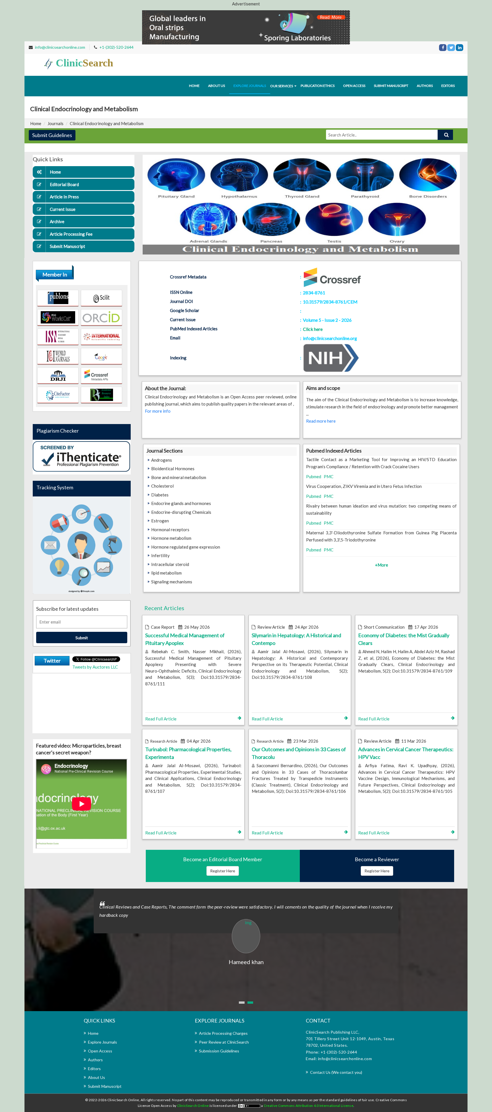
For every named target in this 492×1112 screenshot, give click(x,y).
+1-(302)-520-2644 (116, 47)
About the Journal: (165, 388)
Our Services (281, 86)
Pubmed (313, 476)
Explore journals (249, 85)
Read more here (321, 420)
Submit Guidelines (52, 135)
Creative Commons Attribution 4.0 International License (308, 1105)
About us (216, 85)
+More (381, 564)
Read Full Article (161, 718)
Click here (313, 329)
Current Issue (62, 209)
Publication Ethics (318, 85)
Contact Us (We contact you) (336, 1072)
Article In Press (64, 196)
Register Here (222, 870)
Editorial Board (64, 184)
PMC (328, 476)
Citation (312, 310)
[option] (246, 927)
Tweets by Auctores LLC (95, 666)
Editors (448, 85)
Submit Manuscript (391, 85)
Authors (425, 85)
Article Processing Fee (71, 234)
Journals (55, 123)
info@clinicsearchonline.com (60, 47)
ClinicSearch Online (193, 1105)
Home (194, 85)
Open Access (354, 85)
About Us (96, 1077)
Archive (57, 221)
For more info (158, 411)
